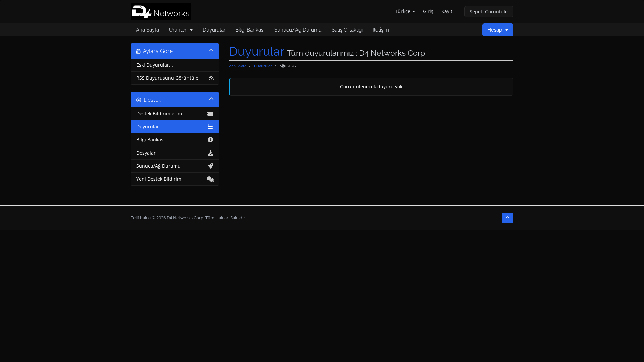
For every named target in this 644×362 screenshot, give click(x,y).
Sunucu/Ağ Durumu (298, 30)
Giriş (428, 11)
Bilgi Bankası (249, 30)
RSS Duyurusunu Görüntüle (167, 78)
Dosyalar (146, 153)
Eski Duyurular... (154, 65)
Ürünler (179, 30)
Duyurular (214, 30)
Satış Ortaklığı (347, 30)
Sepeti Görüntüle (489, 11)
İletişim (381, 30)
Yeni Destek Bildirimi (159, 179)
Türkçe (403, 11)
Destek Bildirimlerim (159, 114)
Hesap (496, 30)
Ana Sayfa (147, 30)
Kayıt (446, 11)
